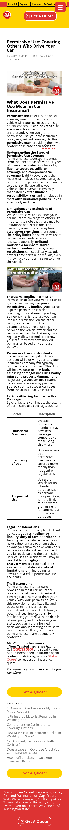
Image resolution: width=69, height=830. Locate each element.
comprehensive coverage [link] (29, 174)
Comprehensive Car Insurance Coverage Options (29, 726)
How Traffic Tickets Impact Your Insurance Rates (29, 759)
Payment (24, 4)
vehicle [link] (12, 122)
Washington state (16, 809)
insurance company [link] (21, 363)
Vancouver (24, 802)
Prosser (52, 796)
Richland (9, 796)
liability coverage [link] (20, 168)
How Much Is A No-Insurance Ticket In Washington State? (34, 734)
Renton (20, 806)
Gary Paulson (19, 55)
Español (12, 4)
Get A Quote (42, 16)
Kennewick (43, 792)
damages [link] (53, 179)
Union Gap (37, 796)
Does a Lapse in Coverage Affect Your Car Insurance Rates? (34, 751)
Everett (8, 806)
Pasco (57, 792)
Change (36, 4)
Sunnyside (28, 799)
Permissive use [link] (18, 116)
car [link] (40, 136)
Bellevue (39, 802)
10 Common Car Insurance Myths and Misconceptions (34, 710)
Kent (50, 802)
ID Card (47, 4)
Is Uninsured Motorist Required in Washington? (31, 718)
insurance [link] (50, 136)
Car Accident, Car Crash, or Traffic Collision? (31, 743)
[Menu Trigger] (60, 7)
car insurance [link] (43, 126)
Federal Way (36, 806)
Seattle (43, 799)
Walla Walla (11, 799)
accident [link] (48, 146)
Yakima (22, 796)
